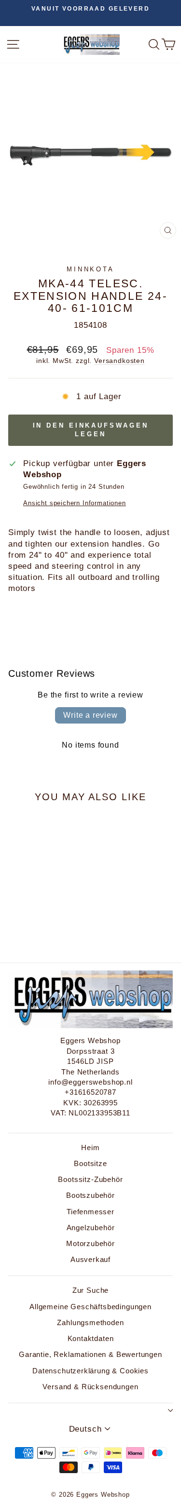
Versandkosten (119, 360)
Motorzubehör (90, 1243)
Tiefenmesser (90, 1212)
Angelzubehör (91, 1227)
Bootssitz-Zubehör (90, 1179)
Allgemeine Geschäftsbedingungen (90, 1306)
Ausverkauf (90, 1259)
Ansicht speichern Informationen (74, 503)
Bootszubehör (90, 1195)
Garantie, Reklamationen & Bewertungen (90, 1354)
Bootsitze (90, 1163)
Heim (90, 1147)
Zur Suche (90, 1290)
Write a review (90, 715)
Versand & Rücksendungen (90, 1386)
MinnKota (91, 269)
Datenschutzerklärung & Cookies (90, 1371)
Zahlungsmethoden (90, 1322)
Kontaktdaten (91, 1338)
